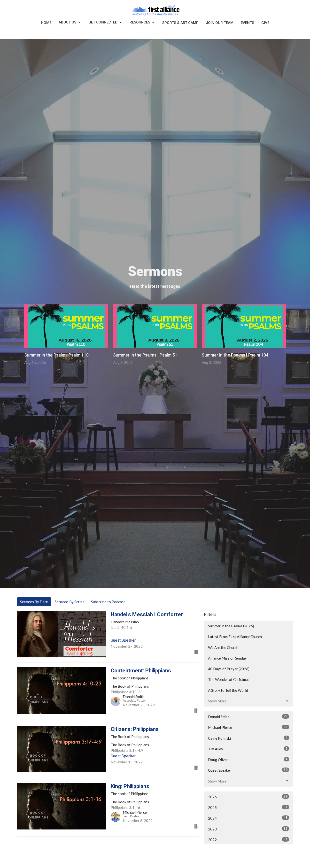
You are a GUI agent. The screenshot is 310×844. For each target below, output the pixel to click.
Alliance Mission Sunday (227, 658)
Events (247, 23)
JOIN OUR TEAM (219, 23)
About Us (67, 22)
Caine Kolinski (247, 738)
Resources (140, 22)
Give (265, 23)
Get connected (102, 22)
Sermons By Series (69, 602)
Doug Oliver (247, 759)
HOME (46, 23)
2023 (247, 829)
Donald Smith (247, 716)
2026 (247, 796)
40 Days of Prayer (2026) (228, 669)
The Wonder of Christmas (228, 679)
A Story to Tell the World (228, 690)
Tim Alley (247, 748)
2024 (247, 818)
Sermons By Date (34, 602)
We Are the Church (223, 647)
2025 (247, 807)
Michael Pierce (247, 727)
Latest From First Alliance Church (235, 636)
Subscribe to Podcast (108, 602)
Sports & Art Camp (180, 23)
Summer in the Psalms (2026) (231, 626)
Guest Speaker (247, 770)
